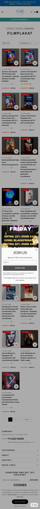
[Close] (36, 249)
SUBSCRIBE (20, 268)
